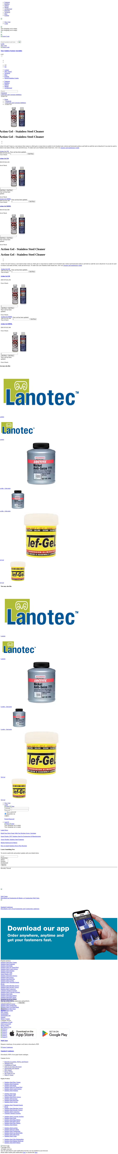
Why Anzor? (8, 71)
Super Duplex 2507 (6, 974)
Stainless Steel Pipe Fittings (9, 995)
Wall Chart (4, 1040)
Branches (7, 10)
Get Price (30, 153)
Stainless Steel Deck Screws (9, 975)
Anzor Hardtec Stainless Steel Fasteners (12, 839)
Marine (6, 7)
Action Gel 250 (5, 269)
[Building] (4, 861)
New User (7, 22)
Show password (11, 812)
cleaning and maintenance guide (69, 148)
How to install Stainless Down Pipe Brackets (14, 846)
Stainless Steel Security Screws (10, 987)
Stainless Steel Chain (7, 1010)
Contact (6, 70)
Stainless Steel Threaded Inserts (10, 982)
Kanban (6, 15)
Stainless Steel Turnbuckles (9, 1005)
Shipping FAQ (8, 1063)
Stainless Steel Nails (6, 994)
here (24, 1152)
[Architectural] (4, 863)
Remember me (11, 814)
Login (6, 23)
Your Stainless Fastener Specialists (11, 51)
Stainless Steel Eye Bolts (8, 1004)
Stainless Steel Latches (11, 1128)
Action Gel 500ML (6, 316)
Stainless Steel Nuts (6, 972)
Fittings (6, 5)
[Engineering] (4, 858)
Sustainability (5, 1014)
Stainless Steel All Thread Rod (10, 967)
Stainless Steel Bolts (6, 966)
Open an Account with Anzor (13, 1067)
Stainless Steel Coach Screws (9, 969)
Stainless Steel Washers (7, 971)
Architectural (8, 9)
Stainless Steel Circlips (7, 980)
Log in (6, 815)
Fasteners (7, 2)
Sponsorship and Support (11, 1068)
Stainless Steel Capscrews (8, 989)
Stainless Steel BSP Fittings (12, 1142)
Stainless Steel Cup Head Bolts (10, 1007)
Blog (5, 14)
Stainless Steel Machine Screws (10, 985)
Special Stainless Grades (11, 78)
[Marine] (4, 860)
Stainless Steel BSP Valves (8, 997)
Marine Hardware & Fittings (9, 842)
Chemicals (4, 93)
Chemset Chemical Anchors (9, 990)
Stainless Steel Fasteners (8, 964)
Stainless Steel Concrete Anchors (10, 992)
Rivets (2, 984)
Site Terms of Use (6, 1027)
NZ (5, 67)
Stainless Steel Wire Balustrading (14, 1139)
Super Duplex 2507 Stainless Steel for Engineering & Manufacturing (21, 836)
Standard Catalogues (7, 1051)
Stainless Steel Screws (7, 977)
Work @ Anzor (5, 1019)
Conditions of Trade (6, 1022)
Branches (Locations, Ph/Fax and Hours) (16, 1062)
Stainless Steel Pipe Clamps (9, 962)
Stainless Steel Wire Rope (8, 1009)
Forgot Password (9, 819)
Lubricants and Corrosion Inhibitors (11, 94)
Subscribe (21, 1002)
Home (6, 99)
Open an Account (6, 1024)
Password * (7, 810)
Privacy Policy (5, 1025)
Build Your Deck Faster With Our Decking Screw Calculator (18, 833)
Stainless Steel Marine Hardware (13, 1141)
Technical (7, 12)
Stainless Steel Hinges (10, 1125)
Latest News (4, 830)
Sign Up (3, 865)
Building (6, 4)
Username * (7, 808)
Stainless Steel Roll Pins (8, 979)
